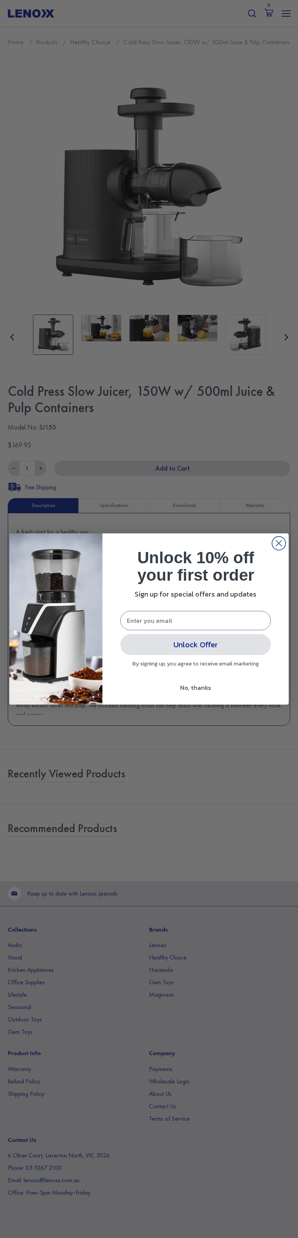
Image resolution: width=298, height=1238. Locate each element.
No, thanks (195, 687)
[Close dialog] (279, 543)
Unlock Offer (195, 644)
